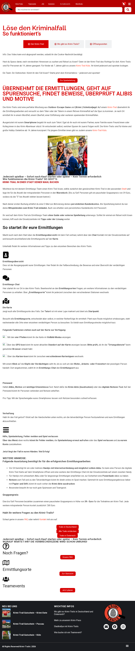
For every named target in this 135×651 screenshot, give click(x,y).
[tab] (36, 44)
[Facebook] (114, 626)
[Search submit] (127, 9)
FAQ (26, 519)
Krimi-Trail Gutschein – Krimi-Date (30, 613)
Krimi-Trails (19, 4)
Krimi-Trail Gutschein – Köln (27, 635)
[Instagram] (123, 626)
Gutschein (51, 4)
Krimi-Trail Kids (83, 65)
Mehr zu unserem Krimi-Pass (67, 620)
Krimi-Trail (112, 107)
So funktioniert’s (65, 4)
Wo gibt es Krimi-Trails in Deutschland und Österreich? (73, 612)
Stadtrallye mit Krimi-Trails (66, 626)
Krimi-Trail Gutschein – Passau (28, 624)
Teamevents (32, 4)
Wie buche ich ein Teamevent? (68, 632)
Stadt (124, 189)
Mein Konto (79, 4)
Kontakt (42, 519)
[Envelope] (106, 626)
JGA (43, 4)
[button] (127, 646)
